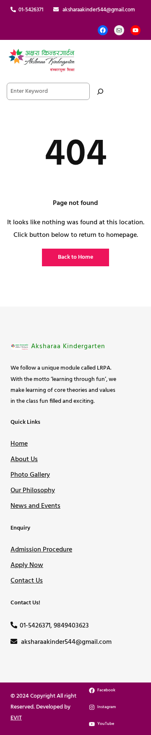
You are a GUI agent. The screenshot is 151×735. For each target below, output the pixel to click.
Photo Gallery (30, 475)
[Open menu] (135, 60)
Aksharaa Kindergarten (68, 346)
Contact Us (26, 580)
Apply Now (26, 565)
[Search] (100, 91)
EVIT (16, 718)
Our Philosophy (32, 490)
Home (19, 443)
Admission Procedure (41, 549)
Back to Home (75, 257)
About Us (24, 459)
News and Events (35, 506)
